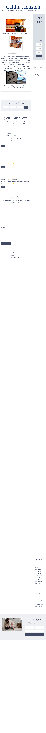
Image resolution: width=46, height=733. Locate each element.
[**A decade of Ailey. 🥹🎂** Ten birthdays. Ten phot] (36, 150)
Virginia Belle (9, 133)
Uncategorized (4, 14)
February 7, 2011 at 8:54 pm (11, 154)
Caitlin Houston (23, 7)
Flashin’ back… (7, 122)
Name (2, 220)
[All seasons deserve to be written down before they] (41, 319)
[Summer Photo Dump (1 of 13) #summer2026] (36, 260)
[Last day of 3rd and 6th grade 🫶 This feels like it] (41, 472)
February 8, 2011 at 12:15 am (11, 175)
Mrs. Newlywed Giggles (11, 152)
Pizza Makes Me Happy (16, 122)
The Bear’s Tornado (24, 122)
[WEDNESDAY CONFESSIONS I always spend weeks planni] (41, 167)
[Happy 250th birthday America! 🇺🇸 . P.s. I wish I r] (36, 415)
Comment (3, 206)
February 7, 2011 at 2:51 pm (11, 135)
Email (3, 227)
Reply (3, 146)
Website (3, 235)
